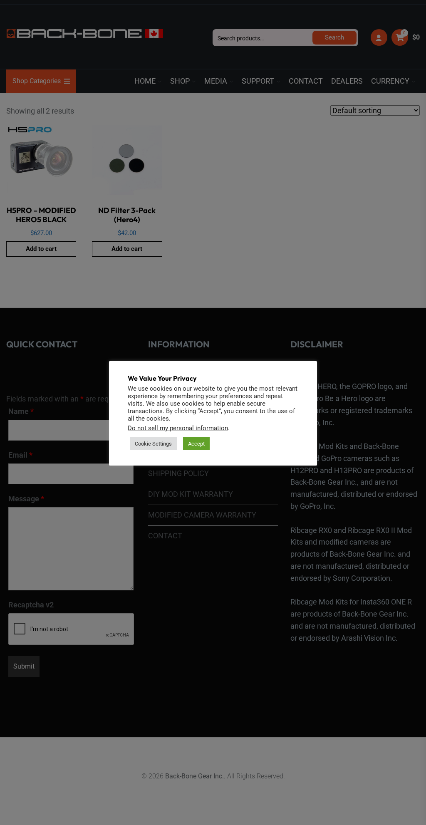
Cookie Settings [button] (153, 444)
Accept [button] (196, 444)
